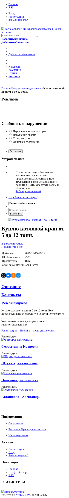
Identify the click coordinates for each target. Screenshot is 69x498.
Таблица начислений (28, 191)
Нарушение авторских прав (29, 131)
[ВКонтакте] (8, 275)
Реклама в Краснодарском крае (27, 429)
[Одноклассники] (13, 275)
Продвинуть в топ (13, 246)
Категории (14, 66)
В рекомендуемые (12, 243)
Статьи (12, 72)
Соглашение (15, 423)
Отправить (15, 151)
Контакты (14, 76)
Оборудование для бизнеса (27, 88)
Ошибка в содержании (26, 141)
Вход (11, 13)
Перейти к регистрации (22, 197)
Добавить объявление (21, 54)
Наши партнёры (18, 435)
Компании (14, 69)
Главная (13, 4)
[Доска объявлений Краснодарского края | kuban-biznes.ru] (34, 32)
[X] (3, 275)
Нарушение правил (24, 134)
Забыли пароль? (18, 19)
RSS (11, 7)
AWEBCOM (22, 494)
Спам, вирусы (21, 138)
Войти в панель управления (37, 330)
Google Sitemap (17, 472)
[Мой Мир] (18, 275)
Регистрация (16, 16)
